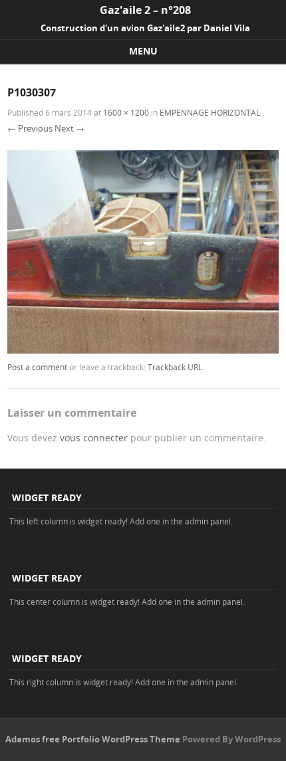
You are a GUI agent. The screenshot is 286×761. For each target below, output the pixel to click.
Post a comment (37, 367)
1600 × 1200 (126, 112)
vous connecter (94, 437)
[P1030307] (143, 350)
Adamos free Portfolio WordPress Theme (92, 739)
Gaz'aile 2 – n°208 (145, 10)
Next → (69, 128)
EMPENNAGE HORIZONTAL (210, 112)
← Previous (30, 128)
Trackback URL (175, 367)
